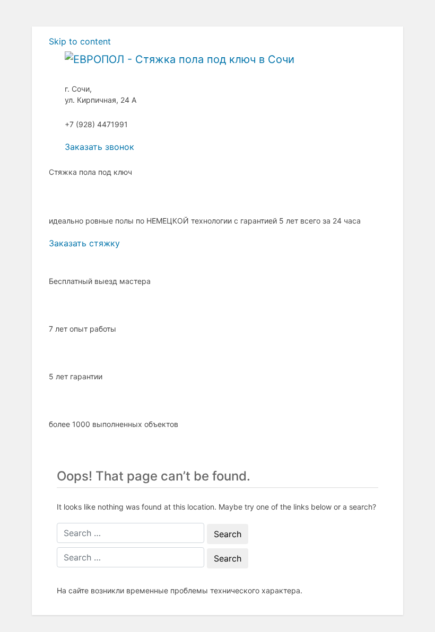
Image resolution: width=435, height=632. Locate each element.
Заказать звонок (99, 146)
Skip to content (80, 41)
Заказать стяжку (84, 243)
